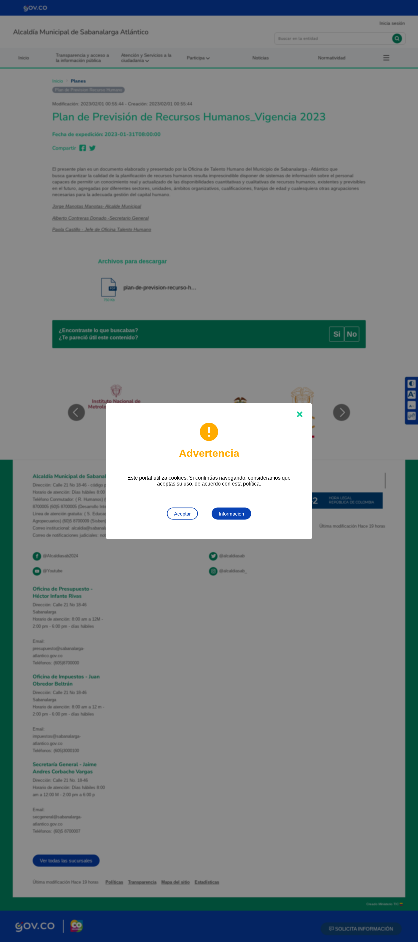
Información (231, 513)
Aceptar (182, 513)
